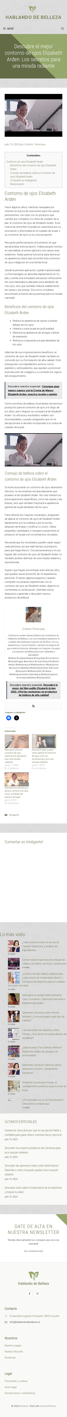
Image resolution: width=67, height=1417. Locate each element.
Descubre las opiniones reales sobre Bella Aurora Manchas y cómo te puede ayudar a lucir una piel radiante (31, 1170)
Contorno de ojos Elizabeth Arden (24, 161)
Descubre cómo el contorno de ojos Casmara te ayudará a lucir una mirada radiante (15, 756)
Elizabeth (14, 814)
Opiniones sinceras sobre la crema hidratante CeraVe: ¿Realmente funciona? (41, 1068)
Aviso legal (11, 1387)
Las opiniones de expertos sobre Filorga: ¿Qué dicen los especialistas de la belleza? (44, 1033)
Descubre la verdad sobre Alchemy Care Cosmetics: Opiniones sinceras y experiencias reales (43, 999)
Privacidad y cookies (16, 1381)
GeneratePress (48, 1406)
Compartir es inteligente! (23, 180)
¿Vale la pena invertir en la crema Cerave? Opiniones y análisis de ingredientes (40, 946)
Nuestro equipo (13, 1345)
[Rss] (33, 706)
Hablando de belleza (33, 17)
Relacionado (17, 184)
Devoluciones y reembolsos (20, 1393)
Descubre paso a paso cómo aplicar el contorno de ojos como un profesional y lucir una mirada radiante (44, 756)
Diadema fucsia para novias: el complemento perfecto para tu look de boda (44, 1086)
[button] (62, 28)
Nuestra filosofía (14, 1351)
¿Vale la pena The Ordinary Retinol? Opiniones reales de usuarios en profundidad (42, 1051)
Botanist (23, 1406)
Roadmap (10, 1357)
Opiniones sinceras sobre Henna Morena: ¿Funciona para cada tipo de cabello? (43, 1016)
